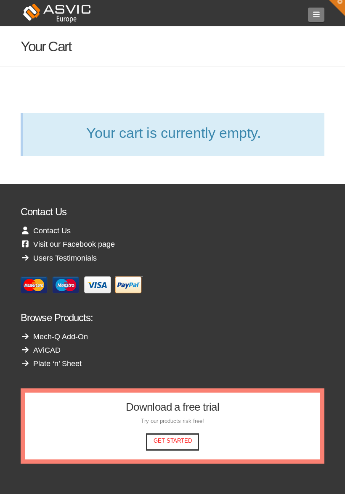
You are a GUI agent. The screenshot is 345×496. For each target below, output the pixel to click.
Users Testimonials (65, 258)
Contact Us (52, 231)
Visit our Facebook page (74, 244)
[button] (316, 15)
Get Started (173, 441)
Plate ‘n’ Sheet (57, 363)
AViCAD (47, 350)
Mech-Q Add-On (60, 336)
